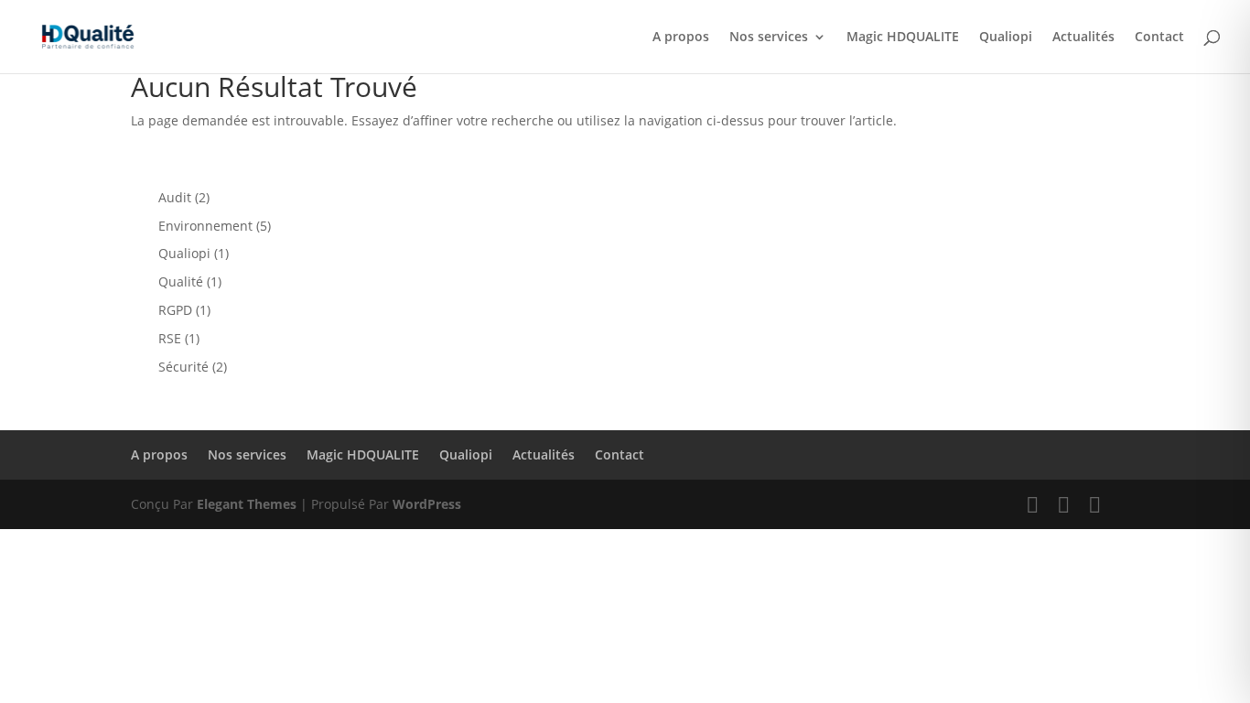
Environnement (205, 225)
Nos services (768, 37)
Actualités (1083, 37)
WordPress (427, 504)
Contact (1159, 37)
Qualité (180, 281)
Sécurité (183, 366)
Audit (174, 197)
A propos (680, 37)
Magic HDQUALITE (902, 37)
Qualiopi (1005, 37)
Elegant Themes (246, 504)
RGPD (175, 310)
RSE (169, 338)
